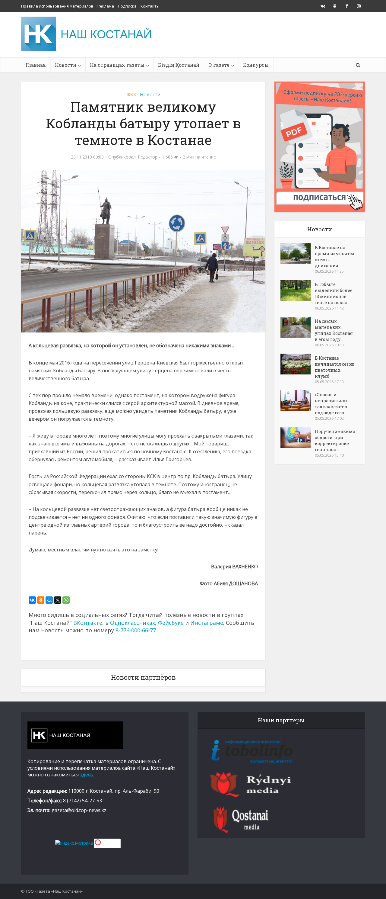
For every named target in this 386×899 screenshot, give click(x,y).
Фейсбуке (171, 622)
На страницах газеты (117, 65)
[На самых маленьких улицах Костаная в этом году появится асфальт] (297, 327)
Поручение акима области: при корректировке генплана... (335, 440)
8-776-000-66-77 (135, 630)
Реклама (105, 6)
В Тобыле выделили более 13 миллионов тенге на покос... (334, 293)
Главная (36, 65)
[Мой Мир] (49, 600)
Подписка (127, 6)
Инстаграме (206, 622)
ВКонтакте (87, 622)
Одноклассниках (132, 622)
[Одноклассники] (40, 600)
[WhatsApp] (66, 600)
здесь (86, 774)
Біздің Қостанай (178, 65)
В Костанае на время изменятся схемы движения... (334, 256)
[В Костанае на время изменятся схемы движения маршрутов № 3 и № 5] (297, 253)
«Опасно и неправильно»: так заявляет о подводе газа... (331, 404)
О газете (218, 65)
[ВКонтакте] (32, 600)
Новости (65, 65)
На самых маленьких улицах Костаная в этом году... (334, 330)
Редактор (147, 157)
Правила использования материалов (57, 6)
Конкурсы (256, 65)
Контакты (150, 6)
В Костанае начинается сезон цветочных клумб (334, 367)
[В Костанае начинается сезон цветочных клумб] (297, 364)
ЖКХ (131, 94)
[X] (57, 600)
